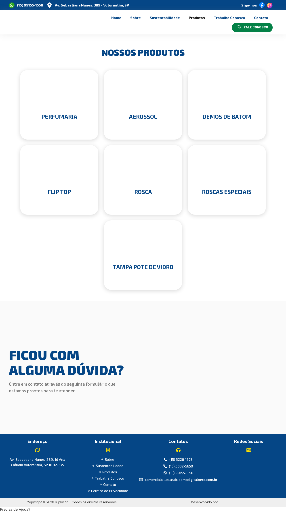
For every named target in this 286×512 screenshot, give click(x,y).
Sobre (135, 17)
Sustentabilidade (165, 17)
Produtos (197, 17)
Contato (261, 17)
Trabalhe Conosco (229, 17)
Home (116, 17)
